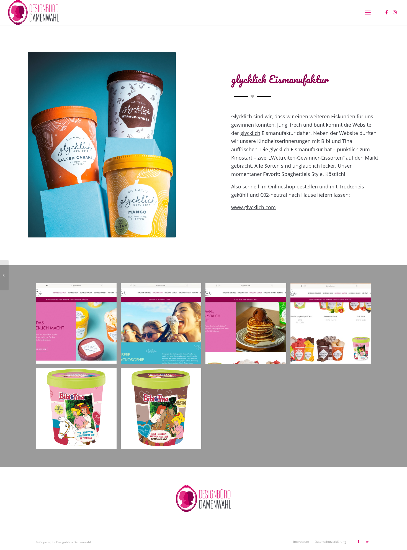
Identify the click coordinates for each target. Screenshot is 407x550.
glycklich (250, 133)
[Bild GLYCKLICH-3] (247, 325)
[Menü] (368, 12)
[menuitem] (368, 12)
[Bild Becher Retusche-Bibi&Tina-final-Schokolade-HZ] (163, 410)
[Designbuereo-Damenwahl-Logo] (33, 12)
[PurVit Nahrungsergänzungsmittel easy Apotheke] (4, 275)
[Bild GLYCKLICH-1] (78, 325)
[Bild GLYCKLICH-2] (163, 325)
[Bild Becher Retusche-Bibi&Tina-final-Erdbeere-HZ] (78, 410)
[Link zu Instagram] (395, 12)
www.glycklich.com (253, 207)
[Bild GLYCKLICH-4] (332, 325)
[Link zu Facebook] (386, 12)
